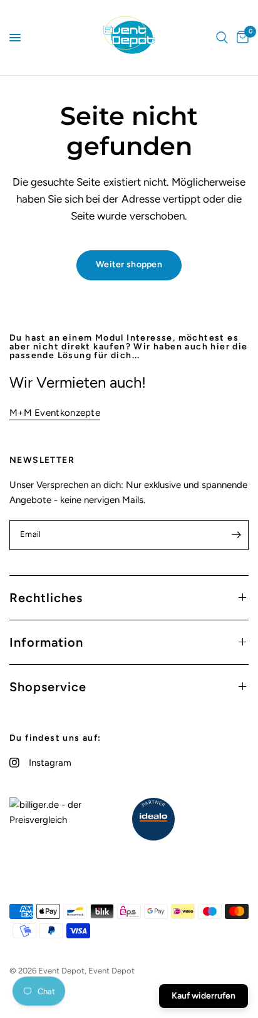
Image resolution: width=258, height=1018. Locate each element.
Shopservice (47, 686)
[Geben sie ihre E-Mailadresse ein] (236, 535)
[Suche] (222, 37)
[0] (240, 37)
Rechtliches (46, 597)
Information (46, 642)
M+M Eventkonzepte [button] (54, 413)
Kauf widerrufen (203, 995)
